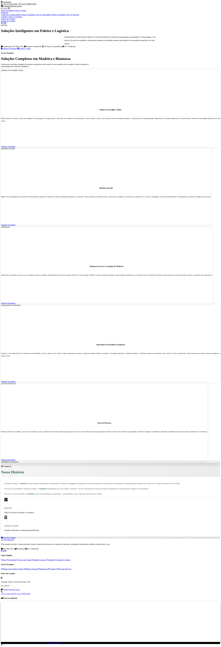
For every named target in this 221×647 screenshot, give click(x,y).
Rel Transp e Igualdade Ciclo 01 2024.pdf (33, 15)
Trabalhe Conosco (7, 17)
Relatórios (4, 13)
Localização (6, 2)
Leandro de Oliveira (53, 643)
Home (3, 11)
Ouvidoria (18, 17)
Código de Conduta (8, 19)
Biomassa (43, 569)
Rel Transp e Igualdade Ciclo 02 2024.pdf (64, 15)
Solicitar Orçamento (9, 49)
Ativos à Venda (20, 11)
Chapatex (52, 569)
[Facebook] (2, 551)
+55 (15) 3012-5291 (10, 4)
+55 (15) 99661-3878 (28, 4)
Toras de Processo (64, 569)
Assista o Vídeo (25, 49)
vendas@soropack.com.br (12, 6)
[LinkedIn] (5, 551)
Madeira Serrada (31, 569)
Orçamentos (10, 11)
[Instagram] (4, 551)
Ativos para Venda (25, 560)
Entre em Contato (9, 538)
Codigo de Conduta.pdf (9, 15)
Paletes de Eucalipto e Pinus (13, 569)
